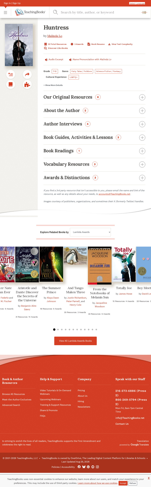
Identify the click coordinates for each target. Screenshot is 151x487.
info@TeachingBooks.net (129, 418)
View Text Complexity (121, 44)
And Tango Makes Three (75, 290)
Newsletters (84, 406)
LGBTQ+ (74, 77)
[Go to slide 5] (69, 329)
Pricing (81, 390)
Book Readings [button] (62, 150)
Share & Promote (49, 410)
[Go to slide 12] (96, 329)
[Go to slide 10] (88, 329)
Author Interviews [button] (66, 124)
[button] (5, 12)
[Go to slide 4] (65, 329)
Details (53, 85)
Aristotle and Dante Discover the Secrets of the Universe (27, 294)
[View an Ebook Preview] (10, 84)
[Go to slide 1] (54, 329)
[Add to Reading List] (10, 74)
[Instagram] (97, 467)
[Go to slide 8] (80, 329)
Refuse (132, 483)
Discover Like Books (58, 48)
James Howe (125, 293)
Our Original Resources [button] (71, 97)
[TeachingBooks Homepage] (28, 12)
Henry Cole (75, 304)
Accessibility (68, 467)
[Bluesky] (84, 467)
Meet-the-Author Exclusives (16, 399)
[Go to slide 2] (57, 329)
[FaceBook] (79, 467)
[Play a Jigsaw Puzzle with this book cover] (27, 84)
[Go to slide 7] (77, 329)
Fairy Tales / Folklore (82, 71)
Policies (56, 467)
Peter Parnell (73, 301)
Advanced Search (11, 405)
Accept (123, 483)
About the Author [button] (65, 110)
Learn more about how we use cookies (97, 483)
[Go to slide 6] (73, 329)
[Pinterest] (88, 467)
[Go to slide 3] (61, 329)
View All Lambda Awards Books (75, 340)
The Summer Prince (51, 290)
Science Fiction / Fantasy (108, 71)
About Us (82, 395)
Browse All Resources (13, 394)
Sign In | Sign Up (12, 3)
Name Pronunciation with (92, 59)
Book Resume (98, 44)
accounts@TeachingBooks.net (114, 194)
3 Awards (79, 44)
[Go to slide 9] (84, 329)
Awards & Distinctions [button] (70, 177)
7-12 (55, 71)
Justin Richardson (76, 297)
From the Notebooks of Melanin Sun (100, 293)
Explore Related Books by (54, 232)
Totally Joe (124, 288)
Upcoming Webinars (50, 399)
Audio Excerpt (56, 59)
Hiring (81, 401)
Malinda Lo (54, 36)
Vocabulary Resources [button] (70, 164)
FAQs (42, 415)
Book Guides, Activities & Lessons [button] (81, 137)
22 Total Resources (57, 44)
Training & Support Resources (55, 404)
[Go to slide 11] (92, 329)
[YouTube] (93, 467)
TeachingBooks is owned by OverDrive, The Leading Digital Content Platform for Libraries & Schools (93, 458)
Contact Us (121, 423)
